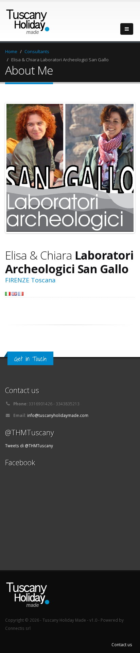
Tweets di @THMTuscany (29, 445)
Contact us (121, 644)
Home (11, 51)
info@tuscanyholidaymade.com (57, 415)
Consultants (36, 51)
